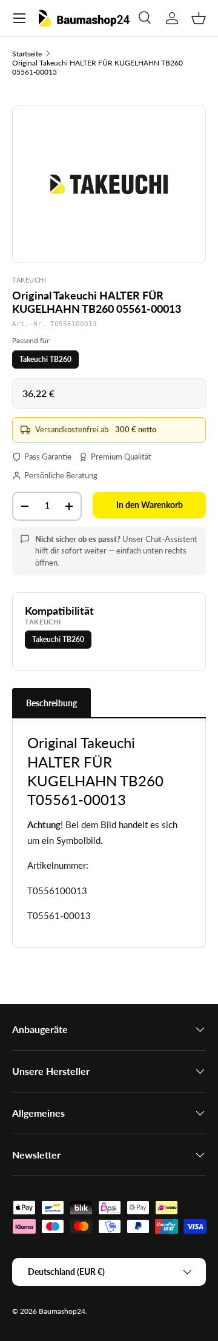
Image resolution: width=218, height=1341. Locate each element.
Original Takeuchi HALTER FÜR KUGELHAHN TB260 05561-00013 (97, 67)
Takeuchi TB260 (45, 359)
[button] (198, 18)
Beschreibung (51, 703)
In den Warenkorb (149, 505)
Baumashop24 (62, 1311)
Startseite (27, 53)
